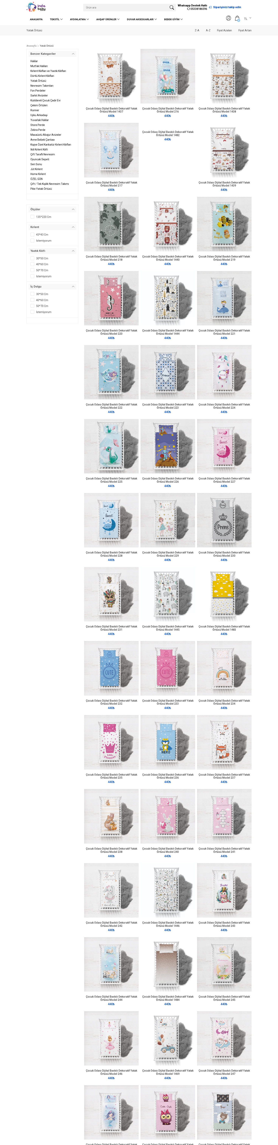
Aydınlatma (78, 19)
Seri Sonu (36, 164)
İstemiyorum (43, 240)
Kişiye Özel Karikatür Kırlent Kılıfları (50, 144)
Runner (34, 110)
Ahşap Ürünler (106, 19)
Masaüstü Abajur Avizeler (45, 134)
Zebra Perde (37, 129)
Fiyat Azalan (224, 30)
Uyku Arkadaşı (38, 115)
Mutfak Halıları (39, 66)
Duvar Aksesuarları (140, 19)
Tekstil (54, 19)
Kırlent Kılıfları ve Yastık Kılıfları (48, 70)
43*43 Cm (42, 234)
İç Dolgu (35, 286)
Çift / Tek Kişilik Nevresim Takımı (49, 183)
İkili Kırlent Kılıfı (39, 149)
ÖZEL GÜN (36, 178)
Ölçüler (35, 209)
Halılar (34, 61)
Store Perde (37, 124)
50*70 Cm (42, 270)
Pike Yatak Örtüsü (41, 188)
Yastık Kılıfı (37, 251)
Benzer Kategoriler (43, 53)
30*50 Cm (42, 258)
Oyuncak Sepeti (39, 159)
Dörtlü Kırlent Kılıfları (42, 75)
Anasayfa (36, 19)
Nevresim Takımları (41, 85)
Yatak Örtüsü (38, 80)
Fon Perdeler (38, 90)
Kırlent (34, 227)
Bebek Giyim (171, 19)
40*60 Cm (42, 264)
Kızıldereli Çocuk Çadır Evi (45, 100)
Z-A (197, 30)
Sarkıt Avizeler (39, 95)
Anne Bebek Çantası (42, 139)
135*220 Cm (43, 216)
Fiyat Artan (245, 30)
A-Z (208, 30)
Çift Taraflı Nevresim (42, 154)
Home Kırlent (38, 174)
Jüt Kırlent (36, 169)
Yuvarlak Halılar (39, 120)
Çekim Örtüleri (38, 105)
